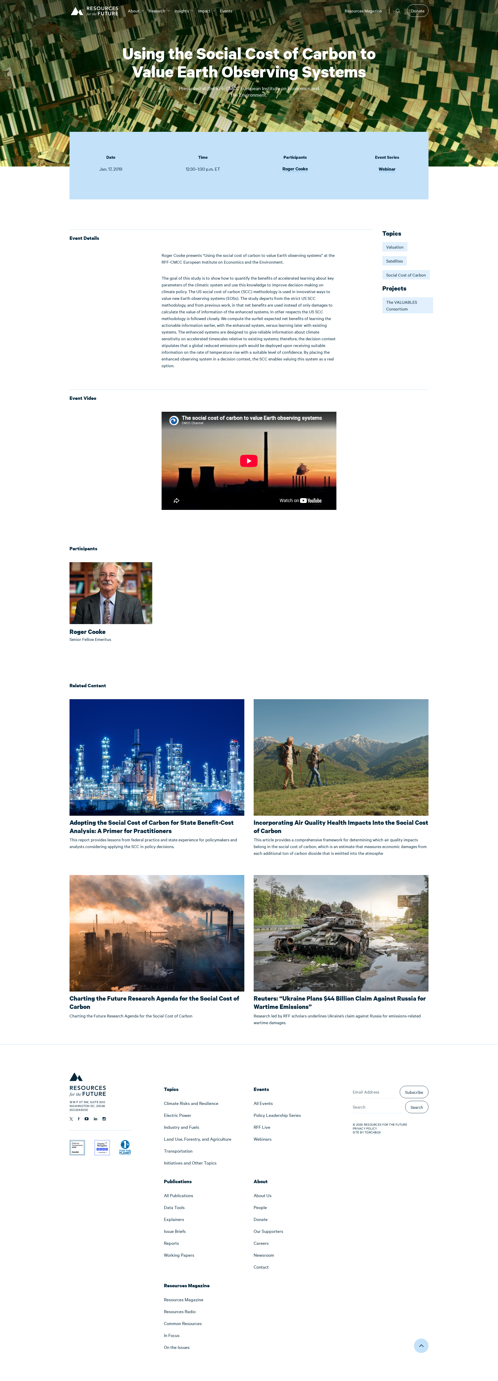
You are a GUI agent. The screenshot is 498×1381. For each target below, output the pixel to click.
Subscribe (414, 1092)
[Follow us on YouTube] (87, 1118)
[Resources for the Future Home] (96, 10)
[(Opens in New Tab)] (77, 1143)
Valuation (395, 247)
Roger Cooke (295, 169)
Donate (417, 10)
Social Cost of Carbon (406, 275)
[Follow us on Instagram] (104, 1118)
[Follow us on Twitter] (71, 1119)
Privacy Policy (365, 1128)
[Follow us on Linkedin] (95, 1118)
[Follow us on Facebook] (78, 1118)
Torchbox (373, 1132)
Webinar (387, 169)
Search (417, 1107)
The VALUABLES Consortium (401, 305)
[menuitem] (133, 11)
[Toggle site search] (398, 11)
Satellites (394, 261)
